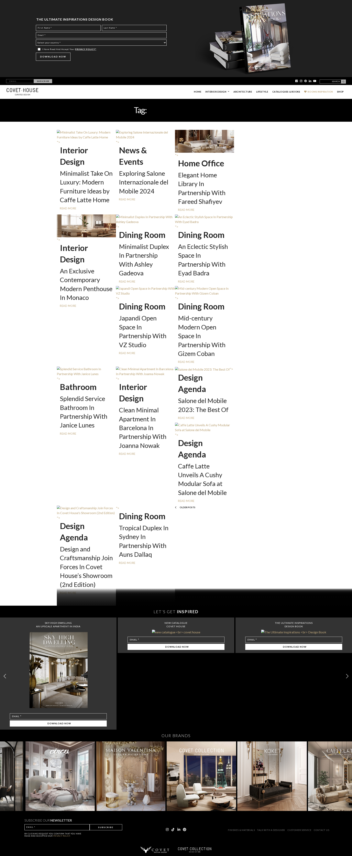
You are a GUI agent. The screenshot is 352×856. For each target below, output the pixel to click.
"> (205, 369)
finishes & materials (241, 830)
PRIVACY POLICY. (62, 836)
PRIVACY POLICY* (85, 49)
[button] (347, 676)
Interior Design (215, 91)
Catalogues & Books (286, 91)
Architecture (242, 91)
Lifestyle (262, 91)
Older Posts (187, 507)
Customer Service (299, 830)
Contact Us (321, 830)
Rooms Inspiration (320, 91)
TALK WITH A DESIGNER (271, 830)
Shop (340, 91)
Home (197, 91)
